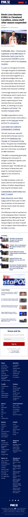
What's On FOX (16, 407)
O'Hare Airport (4, 393)
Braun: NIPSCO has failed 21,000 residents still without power (18, 253)
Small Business (4, 435)
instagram (12, 500)
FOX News (3, 25)
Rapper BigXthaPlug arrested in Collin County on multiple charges (9, 313)
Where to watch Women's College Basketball (17, 485)
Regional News (16, 441)
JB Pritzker (15, 395)
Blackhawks (4, 407)
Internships (3, 473)
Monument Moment (4, 452)
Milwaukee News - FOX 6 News (17, 445)
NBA (5, 115)
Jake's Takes (16, 405)
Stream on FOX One (16, 459)
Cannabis (15, 428)
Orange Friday (4, 454)
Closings (15, 370)
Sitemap (3, 478)
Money (3, 422)
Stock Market (4, 436)
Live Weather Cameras (16, 365)
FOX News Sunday (5, 380)
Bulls (2, 409)
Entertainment (18, 403)
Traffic (3, 384)
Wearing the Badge (4, 447)
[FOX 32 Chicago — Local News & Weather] (5, 2)
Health (15, 422)
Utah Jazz (14, 120)
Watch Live (21, 2)
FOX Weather (16, 377)
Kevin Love (14, 56)
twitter (15, 500)
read (11, 166)
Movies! (15, 413)
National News (4, 367)
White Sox (3, 413)
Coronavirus (16, 426)
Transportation (4, 386)
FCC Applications (5, 476)
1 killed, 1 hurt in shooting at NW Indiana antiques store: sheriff (18, 246)
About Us (4, 458)
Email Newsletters (5, 464)
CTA (2, 390)
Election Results (16, 388)
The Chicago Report (16, 390)
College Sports (4, 418)
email (18, 500)
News (3, 363)
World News (4, 368)
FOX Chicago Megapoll (4, 378)
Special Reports (5, 375)
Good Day (3, 373)
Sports (3, 403)
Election (15, 386)
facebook (10, 500)
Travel (2, 388)
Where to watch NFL (17, 462)
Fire (2, 414)
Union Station (4, 397)
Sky (2, 416)
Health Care (16, 432)
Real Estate (4, 433)
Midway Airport (5, 395)
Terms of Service (15, 352)
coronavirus (14, 123)
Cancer (14, 424)
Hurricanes (15, 375)
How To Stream (5, 460)
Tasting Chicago (5, 449)
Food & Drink (16, 411)
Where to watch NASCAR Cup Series (17, 473)
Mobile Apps (4, 462)
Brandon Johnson (17, 396)
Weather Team (16, 372)
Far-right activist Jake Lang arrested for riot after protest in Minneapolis (9, 299)
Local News (4, 365)
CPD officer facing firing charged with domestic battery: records (16, 240)
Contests (3, 467)
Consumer (3, 426)
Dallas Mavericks (7, 198)
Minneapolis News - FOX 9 (17, 451)
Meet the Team (5, 469)
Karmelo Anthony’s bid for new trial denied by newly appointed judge (9, 306)
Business (3, 424)
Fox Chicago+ (16, 409)
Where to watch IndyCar (17, 476)
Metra (2, 391)
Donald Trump (16, 393)
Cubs (2, 411)
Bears (2, 405)
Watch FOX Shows (17, 414)
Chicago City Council (16, 399)
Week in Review (5, 444)
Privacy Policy (15, 351)
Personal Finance (5, 431)
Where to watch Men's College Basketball (17, 480)
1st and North (4, 442)
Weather (16, 363)
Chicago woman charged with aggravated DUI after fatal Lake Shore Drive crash (8, 320)
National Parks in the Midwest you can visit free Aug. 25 (17, 260)
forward (11, 111)
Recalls (14, 434)
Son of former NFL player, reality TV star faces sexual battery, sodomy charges (9, 293)
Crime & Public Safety (4, 371)
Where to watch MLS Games (17, 492)
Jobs (2, 429)
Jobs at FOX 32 (4, 471)
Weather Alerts (16, 368)
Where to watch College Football (17, 466)
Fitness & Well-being (16, 430)
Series (3, 441)
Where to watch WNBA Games (17, 488)
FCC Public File (4, 474)
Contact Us (4, 465)
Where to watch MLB (17, 469)
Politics (15, 384)
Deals (2, 428)
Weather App (16, 373)
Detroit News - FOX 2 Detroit (16, 448)
